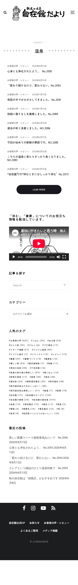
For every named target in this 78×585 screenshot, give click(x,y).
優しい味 (18, 363)
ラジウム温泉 (42, 350)
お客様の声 (20, 341)
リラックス (40, 354)
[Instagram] (33, 508)
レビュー (60, 354)
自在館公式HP (17, 523)
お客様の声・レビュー (18, 65)
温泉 (36, 377)
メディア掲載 (20, 350)
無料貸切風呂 (36, 382)
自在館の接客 (20, 400)
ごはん (39, 341)
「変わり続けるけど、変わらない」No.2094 (34, 85)
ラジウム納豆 (19, 354)
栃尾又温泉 (19, 377)
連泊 (48, 404)
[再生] (14, 257)
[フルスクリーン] (64, 257)
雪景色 (29, 409)
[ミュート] (58, 257)
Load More (39, 189)
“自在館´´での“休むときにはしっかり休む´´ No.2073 (38, 174)
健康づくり (33, 359)
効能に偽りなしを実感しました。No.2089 (32, 114)
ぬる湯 (55, 341)
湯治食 (17, 382)
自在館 (17, 395)
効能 (53, 363)
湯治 (50, 377)
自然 (16, 404)
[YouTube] (43, 508)
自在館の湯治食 (44, 400)
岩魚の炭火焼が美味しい (25, 373)
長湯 (61, 404)
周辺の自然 (19, 368)
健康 (16, 359)
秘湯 (48, 391)
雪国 (15, 409)
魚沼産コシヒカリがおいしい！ (41, 413)
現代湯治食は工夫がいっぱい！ (29, 386)
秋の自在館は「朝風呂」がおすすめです (33, 478)
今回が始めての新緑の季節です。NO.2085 (32, 142)
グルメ (34, 345)
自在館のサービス (39, 395)
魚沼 (15, 413)
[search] (65, 285)
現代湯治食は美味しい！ (25, 391)
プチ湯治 (51, 345)
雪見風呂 (47, 409)
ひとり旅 (18, 345)
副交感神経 (36, 363)
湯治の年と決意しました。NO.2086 (28, 128)
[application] (39, 244)
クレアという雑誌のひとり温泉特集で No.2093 (38, 468)
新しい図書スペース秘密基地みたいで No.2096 (38, 437)
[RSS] (53, 508)
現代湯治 (57, 382)
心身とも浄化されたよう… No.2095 (29, 71)
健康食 (51, 359)
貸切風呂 (32, 404)
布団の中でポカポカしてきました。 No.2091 (34, 99)
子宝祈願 (38, 368)
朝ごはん (51, 373)
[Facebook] (24, 508)
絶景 (62, 391)
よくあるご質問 (29, 530)
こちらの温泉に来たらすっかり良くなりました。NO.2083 (37, 158)
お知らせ (34, 523)
